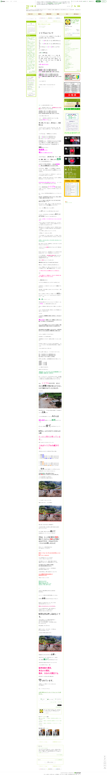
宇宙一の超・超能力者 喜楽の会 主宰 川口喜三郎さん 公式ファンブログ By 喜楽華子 (75, 21)
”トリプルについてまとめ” (44, 748)
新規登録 (98, 1)
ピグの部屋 (76, 23)
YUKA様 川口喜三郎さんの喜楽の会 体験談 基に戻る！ (31, 68)
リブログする (58, 699)
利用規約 (57, 774)
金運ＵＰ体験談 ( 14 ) (68, 63)
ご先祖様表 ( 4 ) (67, 59)
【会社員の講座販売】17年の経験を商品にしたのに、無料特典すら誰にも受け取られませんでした (31, 82)
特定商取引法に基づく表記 (73, 774)
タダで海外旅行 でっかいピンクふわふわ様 (31, 59)
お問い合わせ (52, 774)
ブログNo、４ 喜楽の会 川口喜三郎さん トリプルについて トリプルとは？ (50, 723)
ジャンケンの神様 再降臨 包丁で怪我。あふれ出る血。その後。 (31, 62)
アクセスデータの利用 (64, 774)
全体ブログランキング (68, 29)
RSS (67, 201)
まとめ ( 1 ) (66, 41)
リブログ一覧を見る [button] (59, 754)
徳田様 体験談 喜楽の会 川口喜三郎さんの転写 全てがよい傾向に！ (31, 56)
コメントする (50, 762)
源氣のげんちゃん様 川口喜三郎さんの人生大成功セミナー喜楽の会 (31, 42)
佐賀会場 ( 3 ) (67, 55)
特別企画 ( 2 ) (67, 65)
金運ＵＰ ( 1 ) (67, 61)
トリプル (42, 27)
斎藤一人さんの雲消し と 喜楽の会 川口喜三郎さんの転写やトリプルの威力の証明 (50, 718)
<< (29, 23)
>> (33, 23)
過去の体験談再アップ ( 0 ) (69, 67)
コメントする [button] (51, 699)
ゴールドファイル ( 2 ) (68, 57)
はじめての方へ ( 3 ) (68, 43)
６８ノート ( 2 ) (67, 51)
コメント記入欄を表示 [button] (58, 759)
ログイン (103, 1)
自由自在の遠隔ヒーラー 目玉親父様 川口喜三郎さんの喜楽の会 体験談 (31, 53)
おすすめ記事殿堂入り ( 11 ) (69, 64)
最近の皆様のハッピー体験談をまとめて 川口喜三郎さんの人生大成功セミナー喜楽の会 (31, 49)
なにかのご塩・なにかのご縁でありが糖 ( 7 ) (72, 48)
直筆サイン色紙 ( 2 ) (68, 56)
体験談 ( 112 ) (67, 68)
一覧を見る (78, 70)
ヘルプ (80, 774)
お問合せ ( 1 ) (67, 60)
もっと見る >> (41, 725)
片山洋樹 (40, 752)
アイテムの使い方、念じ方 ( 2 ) (70, 49)
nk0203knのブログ (30, 89)
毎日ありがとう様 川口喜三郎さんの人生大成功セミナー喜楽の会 (31, 46)
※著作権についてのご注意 (68, 202)
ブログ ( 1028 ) (67, 40)
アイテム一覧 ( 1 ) (67, 47)
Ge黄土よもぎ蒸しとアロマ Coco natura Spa (31, 87)
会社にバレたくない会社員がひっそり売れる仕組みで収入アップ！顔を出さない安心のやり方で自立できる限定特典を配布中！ (31, 79)
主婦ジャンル (67, 30)
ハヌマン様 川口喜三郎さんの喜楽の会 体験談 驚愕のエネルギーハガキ (31, 65)
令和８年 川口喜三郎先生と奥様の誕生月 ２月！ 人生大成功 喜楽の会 (31, 39)
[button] (105, 768)
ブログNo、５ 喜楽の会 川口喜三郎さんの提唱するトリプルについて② (50, 720)
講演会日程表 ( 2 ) (68, 44)
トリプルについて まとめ (45, 24)
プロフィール (73, 23)
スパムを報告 (47, 774)
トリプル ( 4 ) (67, 52)
